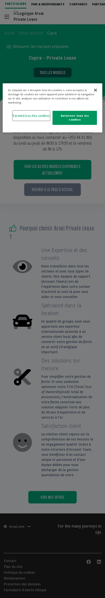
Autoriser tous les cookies (75, 117)
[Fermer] (95, 90)
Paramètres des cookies (31, 115)
